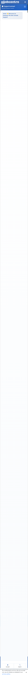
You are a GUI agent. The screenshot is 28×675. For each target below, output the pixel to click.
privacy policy (6, 674)
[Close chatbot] (25, 6)
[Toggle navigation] (25, 2)
